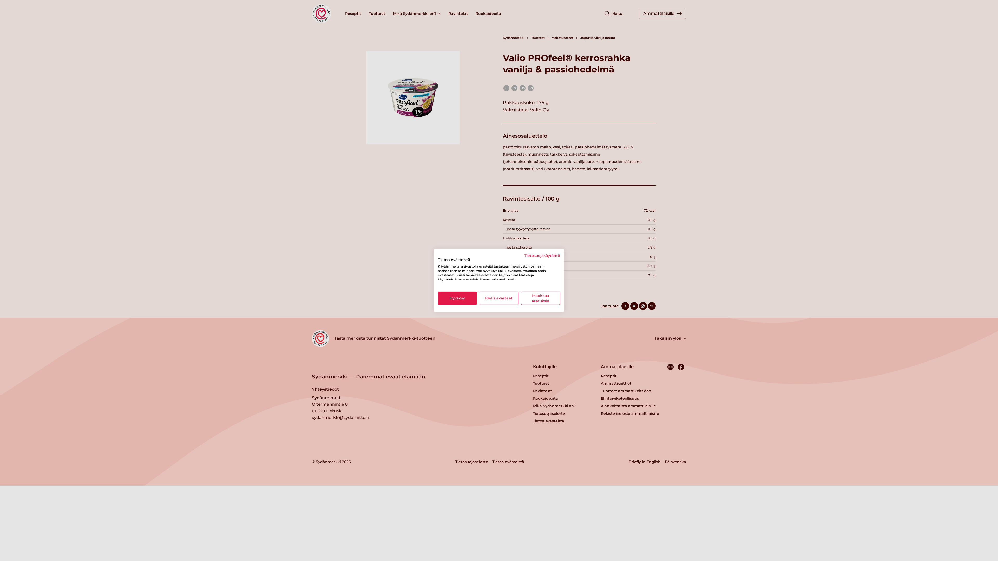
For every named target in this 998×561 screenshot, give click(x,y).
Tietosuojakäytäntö (542, 255)
